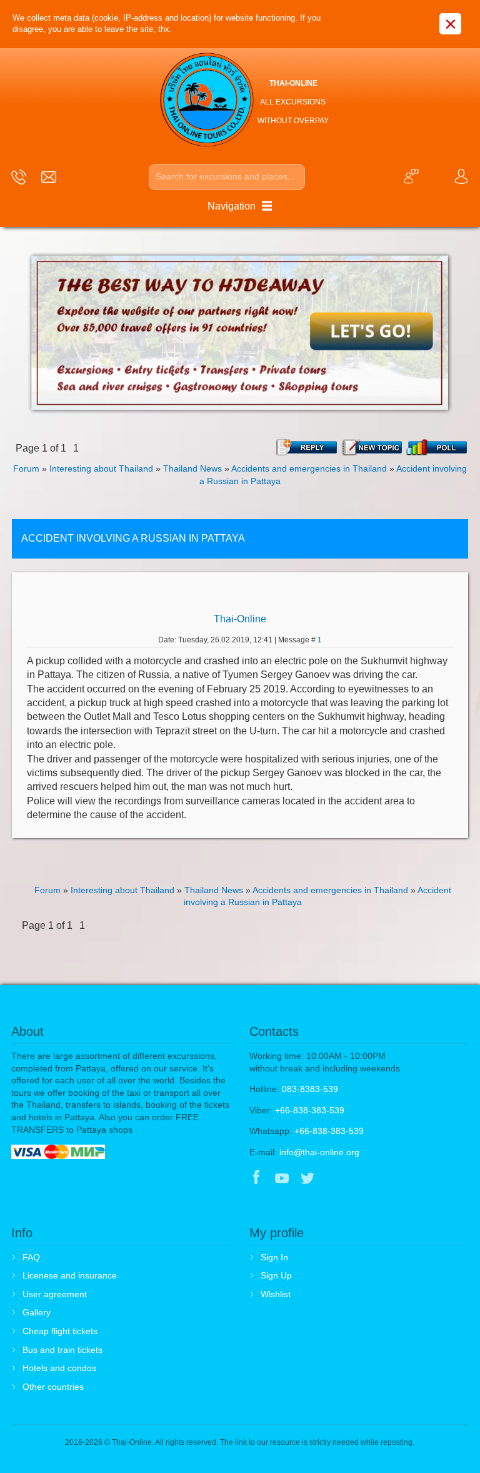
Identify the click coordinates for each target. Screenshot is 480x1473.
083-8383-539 (310, 1089)
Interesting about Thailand (101, 468)
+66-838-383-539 (309, 1110)
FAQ (31, 1257)
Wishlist (276, 1294)
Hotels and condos (59, 1368)
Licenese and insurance (69, 1275)
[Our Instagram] (333, 1179)
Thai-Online (240, 619)
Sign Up (276, 1275)
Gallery (36, 1312)
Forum (26, 468)
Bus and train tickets (62, 1350)
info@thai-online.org (319, 1152)
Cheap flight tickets (60, 1331)
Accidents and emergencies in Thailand (309, 468)
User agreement (54, 1294)
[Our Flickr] (359, 1179)
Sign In (274, 1257)
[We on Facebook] (256, 1179)
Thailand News (192, 468)
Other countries (53, 1387)
